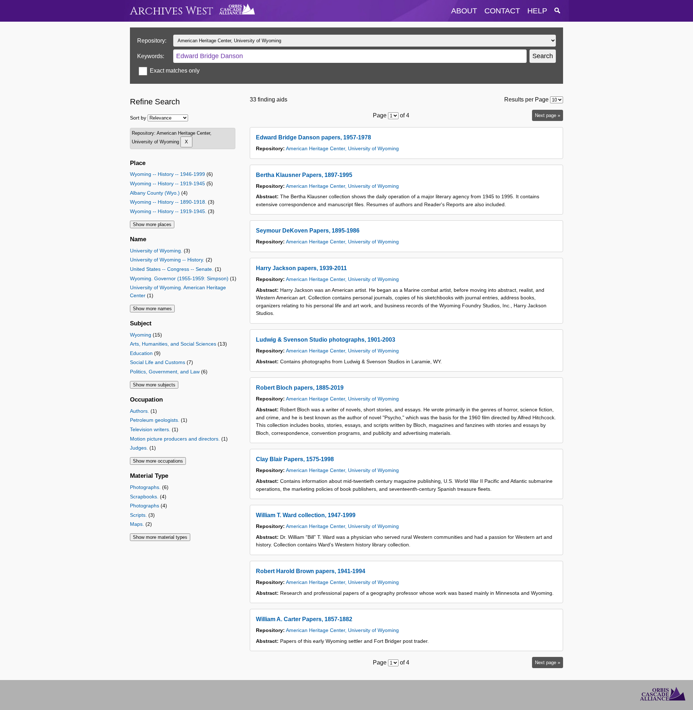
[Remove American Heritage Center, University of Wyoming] (186, 142)
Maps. (137, 524)
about (464, 11)
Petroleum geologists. (154, 420)
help (537, 11)
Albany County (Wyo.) (155, 193)
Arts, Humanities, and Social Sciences (173, 344)
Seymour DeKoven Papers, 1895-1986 (307, 231)
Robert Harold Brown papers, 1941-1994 (310, 571)
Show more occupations (158, 461)
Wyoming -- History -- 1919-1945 (167, 183)
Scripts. (138, 515)
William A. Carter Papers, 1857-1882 (304, 619)
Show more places (152, 224)
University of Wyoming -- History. (167, 260)
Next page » (547, 115)
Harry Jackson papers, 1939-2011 (301, 268)
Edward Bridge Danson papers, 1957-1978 (313, 137)
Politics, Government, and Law (165, 372)
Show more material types (160, 537)
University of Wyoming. (156, 251)
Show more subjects (154, 385)
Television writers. (150, 429)
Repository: (151, 41)
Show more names (152, 308)
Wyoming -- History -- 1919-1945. (168, 211)
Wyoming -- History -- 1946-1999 (167, 174)
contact (502, 11)
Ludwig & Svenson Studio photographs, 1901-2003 (325, 340)
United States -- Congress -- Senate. (171, 269)
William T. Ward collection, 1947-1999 (306, 515)
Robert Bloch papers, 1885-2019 (300, 388)
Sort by (138, 118)
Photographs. (145, 487)
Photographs (144, 505)
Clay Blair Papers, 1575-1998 (295, 459)
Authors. (139, 411)
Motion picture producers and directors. (175, 439)
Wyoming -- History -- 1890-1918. (168, 202)
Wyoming (140, 335)
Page (380, 115)
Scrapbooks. (144, 496)
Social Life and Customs (157, 362)
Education (141, 353)
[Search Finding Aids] (557, 11)
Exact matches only (175, 71)
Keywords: (150, 56)
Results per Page (526, 99)
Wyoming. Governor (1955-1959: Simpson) (179, 278)
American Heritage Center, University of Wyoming (342, 148)
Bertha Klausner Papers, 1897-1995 (304, 175)
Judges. (139, 448)
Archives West (171, 11)
